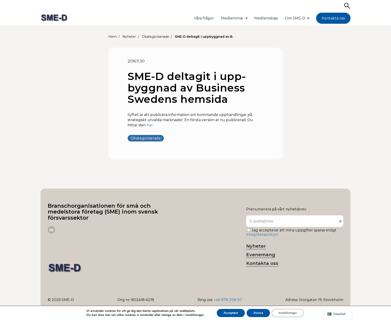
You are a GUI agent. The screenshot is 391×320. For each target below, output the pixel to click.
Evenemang (260, 254)
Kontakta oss (333, 18)
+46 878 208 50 (228, 300)
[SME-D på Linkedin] (51, 232)
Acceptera (231, 313)
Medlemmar (232, 18)
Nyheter (256, 246)
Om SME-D (295, 18)
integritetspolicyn (262, 234)
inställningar (194, 315)
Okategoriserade (146, 138)
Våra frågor (204, 18)
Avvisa (258, 313)
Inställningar (288, 313)
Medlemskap (266, 18)
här (150, 125)
